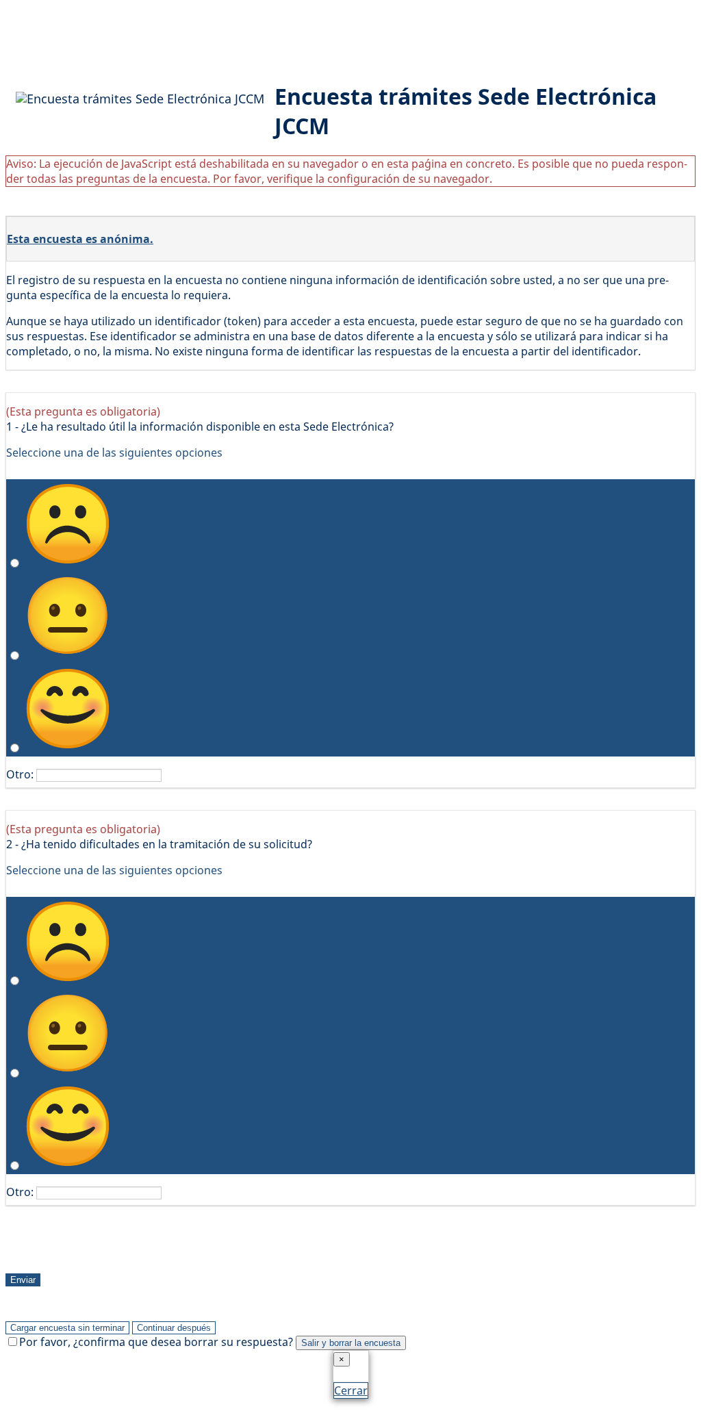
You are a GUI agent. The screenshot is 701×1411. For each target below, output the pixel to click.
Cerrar (351, 1390)
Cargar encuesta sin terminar (67, 1328)
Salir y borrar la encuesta (350, 1343)
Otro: (20, 774)
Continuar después (174, 1328)
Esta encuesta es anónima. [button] (80, 238)
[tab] (350, 239)
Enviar (23, 1280)
